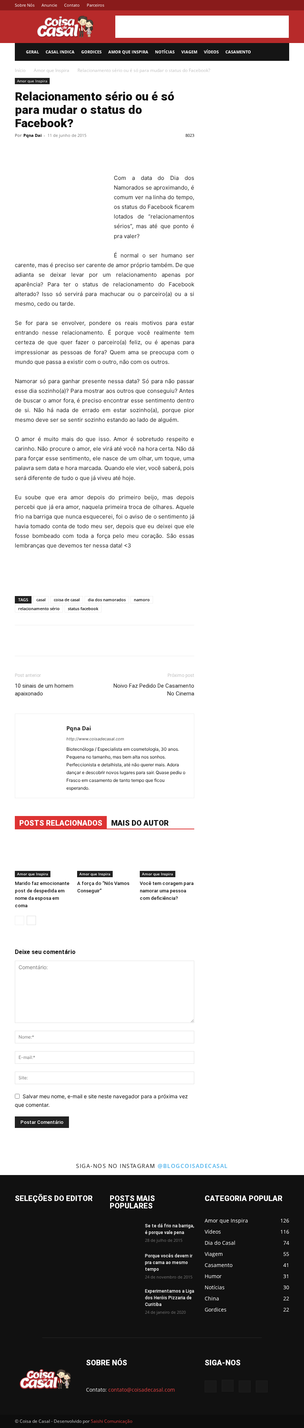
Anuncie (49, 5)
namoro (142, 599)
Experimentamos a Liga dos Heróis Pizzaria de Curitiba (169, 1298)
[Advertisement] (202, 27)
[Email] (150, 152)
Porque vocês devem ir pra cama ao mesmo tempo (168, 1262)
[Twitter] (271, 5)
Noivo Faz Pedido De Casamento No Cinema (153, 689)
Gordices (91, 52)
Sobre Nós (24, 5)
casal (41, 599)
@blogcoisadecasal (193, 1165)
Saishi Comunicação (111, 1421)
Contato (72, 5)
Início (20, 70)
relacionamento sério (39, 608)
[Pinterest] (116, 152)
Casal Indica (60, 52)
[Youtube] (283, 5)
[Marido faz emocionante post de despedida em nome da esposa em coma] (42, 858)
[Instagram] (259, 5)
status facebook (83, 608)
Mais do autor (140, 823)
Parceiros (95, 5)
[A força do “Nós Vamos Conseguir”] (104, 858)
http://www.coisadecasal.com (95, 738)
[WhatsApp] (133, 152)
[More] (168, 152)
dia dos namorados (107, 599)
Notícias (165, 52)
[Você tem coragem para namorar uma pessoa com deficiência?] (167, 858)
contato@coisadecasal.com (141, 1389)
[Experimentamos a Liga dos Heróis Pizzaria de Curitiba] (124, 1298)
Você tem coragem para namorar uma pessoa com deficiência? (167, 891)
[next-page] (31, 920)
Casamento (238, 52)
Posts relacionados (60, 823)
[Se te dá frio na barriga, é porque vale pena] (124, 1233)
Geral (32, 52)
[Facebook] (246, 5)
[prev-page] (19, 920)
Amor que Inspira (128, 52)
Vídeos (211, 52)
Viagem (189, 52)
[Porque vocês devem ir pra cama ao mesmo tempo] (124, 1263)
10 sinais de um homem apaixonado (44, 689)
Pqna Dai (32, 135)
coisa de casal (67, 599)
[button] (280, 52)
